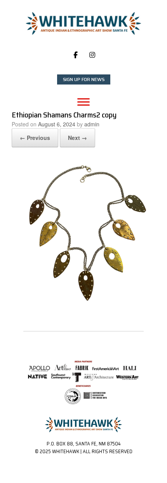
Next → (77, 137)
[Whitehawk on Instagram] (92, 55)
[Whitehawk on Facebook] (75, 55)
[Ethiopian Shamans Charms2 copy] (83, 304)
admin (91, 124)
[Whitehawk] (83, 23)
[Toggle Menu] (83, 101)
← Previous (35, 137)
